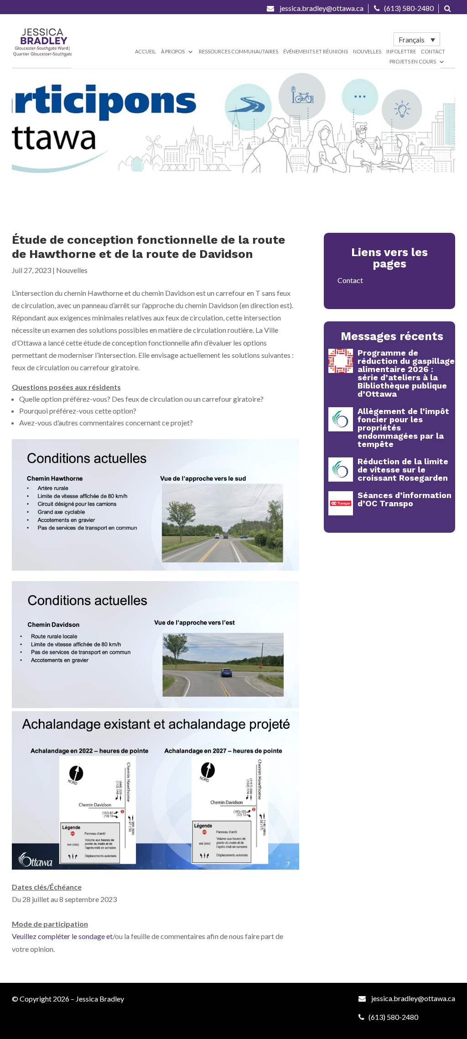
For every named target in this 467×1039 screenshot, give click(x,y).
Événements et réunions (315, 51)
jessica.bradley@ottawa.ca (320, 8)
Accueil (145, 51)
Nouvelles (367, 51)
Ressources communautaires (238, 51)
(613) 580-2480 (409, 8)
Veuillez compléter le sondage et (62, 936)
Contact (433, 51)
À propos (173, 51)
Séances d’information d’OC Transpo (404, 499)
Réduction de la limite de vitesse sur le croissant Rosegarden (403, 470)
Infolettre (401, 51)
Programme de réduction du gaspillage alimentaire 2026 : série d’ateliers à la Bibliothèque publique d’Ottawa (406, 373)
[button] (417, 39)
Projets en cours (412, 61)
